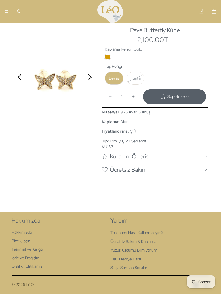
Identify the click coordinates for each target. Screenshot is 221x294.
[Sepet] (214, 11)
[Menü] (6, 11)
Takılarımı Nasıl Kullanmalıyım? (136, 232)
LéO (30, 284)
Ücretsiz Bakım (128, 169)
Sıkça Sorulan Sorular (128, 267)
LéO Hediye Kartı (125, 259)
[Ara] (19, 11)
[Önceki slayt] (18, 78)
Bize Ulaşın (21, 240)
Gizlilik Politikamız (27, 266)
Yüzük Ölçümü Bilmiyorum (133, 250)
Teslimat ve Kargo (27, 249)
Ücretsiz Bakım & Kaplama (133, 241)
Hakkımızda (22, 232)
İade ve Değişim (25, 257)
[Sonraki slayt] (91, 78)
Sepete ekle (178, 96)
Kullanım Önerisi (130, 156)
